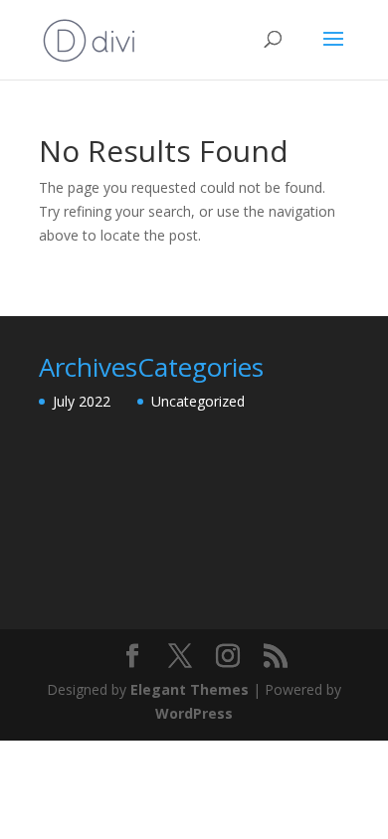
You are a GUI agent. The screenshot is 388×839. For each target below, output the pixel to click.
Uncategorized (198, 401)
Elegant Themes (189, 689)
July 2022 (81, 401)
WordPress (194, 713)
